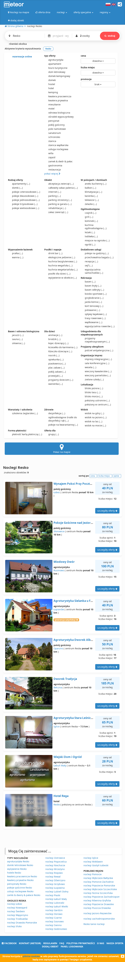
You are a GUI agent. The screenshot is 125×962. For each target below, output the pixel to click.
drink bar (55, 253)
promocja (86, 79)
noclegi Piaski (52, 895)
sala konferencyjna (97, 363)
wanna (17, 257)
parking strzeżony (60, 199)
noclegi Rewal (53, 876)
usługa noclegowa (58, 149)
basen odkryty (94, 289)
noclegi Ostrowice (55, 857)
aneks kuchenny (95, 183)
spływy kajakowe (96, 314)
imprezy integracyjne (98, 359)
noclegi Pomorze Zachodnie (98, 881)
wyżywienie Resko (17, 868)
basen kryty (93, 285)
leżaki (90, 232)
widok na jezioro (95, 417)
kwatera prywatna (58, 100)
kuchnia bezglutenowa (62, 261)
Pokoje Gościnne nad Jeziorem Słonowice (82, 523)
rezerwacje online (22, 56)
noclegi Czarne (53, 917)
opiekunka (55, 359)
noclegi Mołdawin (93, 861)
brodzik (54, 339)
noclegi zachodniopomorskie (99, 918)
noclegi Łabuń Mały (56, 899)
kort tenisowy (94, 305)
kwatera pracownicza (59, 96)
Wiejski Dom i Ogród (68, 757)
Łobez (57, 492)
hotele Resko (14, 872)
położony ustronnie (97, 400)
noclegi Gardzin (54, 910)
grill (89, 216)
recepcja (91, 261)
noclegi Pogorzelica (56, 861)
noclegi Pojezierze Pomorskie (99, 885)
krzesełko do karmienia (62, 347)
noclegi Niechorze (55, 865)
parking (54, 195)
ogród (90, 244)
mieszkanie (54, 104)
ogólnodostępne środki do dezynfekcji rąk (62, 419)
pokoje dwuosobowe (25, 195)
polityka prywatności (80, 943)
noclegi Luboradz (54, 902)
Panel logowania (72, 946)
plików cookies (31, 956)
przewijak (55, 375)
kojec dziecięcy (58, 343)
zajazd (51, 157)
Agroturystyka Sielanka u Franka (76, 601)
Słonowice (59, 531)
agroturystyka (55, 59)
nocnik (53, 355)
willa (50, 153)
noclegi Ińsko (14, 926)
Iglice (57, 726)
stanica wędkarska (58, 145)
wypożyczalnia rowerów (99, 326)
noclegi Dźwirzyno (55, 880)
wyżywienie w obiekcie (62, 277)
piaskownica (57, 363)
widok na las (93, 421)
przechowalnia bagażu (99, 257)
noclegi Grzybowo (55, 884)
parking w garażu (59, 204)
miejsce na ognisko (97, 240)
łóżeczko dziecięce (60, 351)
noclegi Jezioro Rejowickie (97, 913)
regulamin (50, 943)
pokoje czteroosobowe (26, 191)
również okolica (17, 43)
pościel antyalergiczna (99, 350)
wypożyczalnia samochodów (94, 271)
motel (51, 108)
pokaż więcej (51, 173)
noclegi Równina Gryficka (97, 900)
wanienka (55, 383)
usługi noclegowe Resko (20, 891)
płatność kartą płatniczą (27, 434)
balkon (90, 187)
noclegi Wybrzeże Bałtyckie (98, 878)
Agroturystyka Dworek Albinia (75, 640)
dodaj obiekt (50, 946)
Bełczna (58, 687)
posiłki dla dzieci (59, 273)
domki (17, 187)
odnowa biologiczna (59, 112)
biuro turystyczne (57, 67)
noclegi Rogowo (54, 872)
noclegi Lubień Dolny (56, 891)
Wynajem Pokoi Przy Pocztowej (75, 484)
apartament (54, 63)
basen (90, 281)
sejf (89, 265)
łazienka (91, 195)
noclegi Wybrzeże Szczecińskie (100, 889)
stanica (52, 141)
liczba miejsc (88, 67)
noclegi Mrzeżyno (55, 869)
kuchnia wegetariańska (62, 269)
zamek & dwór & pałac (60, 161)
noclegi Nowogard (17, 907)
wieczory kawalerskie (98, 371)
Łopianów (59, 609)
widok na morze (95, 425)
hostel (51, 84)
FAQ (61, 943)
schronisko (54, 137)
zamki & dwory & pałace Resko (23, 895)
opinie (116, 475)
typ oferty (50, 55)
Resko (57, 804)
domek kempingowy (59, 76)
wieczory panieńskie (98, 375)
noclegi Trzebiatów (17, 918)
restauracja (54, 169)
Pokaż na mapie (61, 452)
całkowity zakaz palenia (63, 187)
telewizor (92, 199)
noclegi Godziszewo (56, 928)
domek (52, 80)
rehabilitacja (57, 208)
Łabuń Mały (60, 765)
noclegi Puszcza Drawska (97, 907)
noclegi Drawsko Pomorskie (22, 922)
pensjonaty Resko (16, 883)
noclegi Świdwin (16, 911)
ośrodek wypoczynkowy (61, 116)
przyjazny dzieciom (60, 379)
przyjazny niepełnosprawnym (97, 340)
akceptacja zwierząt (61, 183)
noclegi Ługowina (55, 887)
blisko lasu (92, 392)
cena (83, 55)
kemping (53, 92)
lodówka (91, 236)
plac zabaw (56, 367)
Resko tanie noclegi (94, 924)
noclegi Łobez (14, 903)
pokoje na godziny (97, 253)
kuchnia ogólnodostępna (95, 226)
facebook (10, 943)
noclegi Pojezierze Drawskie (98, 904)
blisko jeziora (94, 388)
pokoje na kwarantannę (63, 424)
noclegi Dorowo (53, 913)
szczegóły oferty (106, 510)
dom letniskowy (56, 71)
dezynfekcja (56, 413)
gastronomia (55, 165)
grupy (53, 434)
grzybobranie (94, 297)
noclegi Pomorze (92, 874)
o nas (100, 943)
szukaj (111, 35)
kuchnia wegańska (60, 265)
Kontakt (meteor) (30, 943)
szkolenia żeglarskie (25, 413)
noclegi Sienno (53, 925)
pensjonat (53, 120)
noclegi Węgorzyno (17, 915)
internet (54, 191)
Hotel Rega (61, 796)
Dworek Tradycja (65, 679)
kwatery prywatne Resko (20, 880)
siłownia (18, 343)
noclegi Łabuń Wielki (56, 906)
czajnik (90, 212)
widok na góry (94, 413)
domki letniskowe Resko (20, 865)
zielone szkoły (94, 379)
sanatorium (54, 132)
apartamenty (21, 183)
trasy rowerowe (95, 318)
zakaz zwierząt (58, 212)
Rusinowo (59, 570)
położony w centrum (98, 404)
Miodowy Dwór (64, 562)
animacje (55, 335)
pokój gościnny (56, 124)
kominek (91, 220)
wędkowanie (93, 322)
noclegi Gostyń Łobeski (95, 865)
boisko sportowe (95, 293)
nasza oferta (114, 943)
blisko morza (94, 396)
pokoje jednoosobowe (26, 199)
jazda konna (93, 301)
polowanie (92, 310)
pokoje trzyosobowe (24, 204)
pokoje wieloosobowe (25, 208)
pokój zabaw (57, 371)
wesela (90, 367)
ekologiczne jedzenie (61, 257)
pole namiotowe (57, 128)
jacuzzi (17, 335)
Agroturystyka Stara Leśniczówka (77, 718)
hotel (51, 88)
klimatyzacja (93, 191)
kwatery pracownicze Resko (22, 876)
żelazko (91, 204)
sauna (17, 339)
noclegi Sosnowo (54, 921)
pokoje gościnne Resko (19, 887)
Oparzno (58, 648)
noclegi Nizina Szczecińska (98, 893)
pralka (17, 253)
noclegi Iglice (90, 857)
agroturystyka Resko (18, 861)
